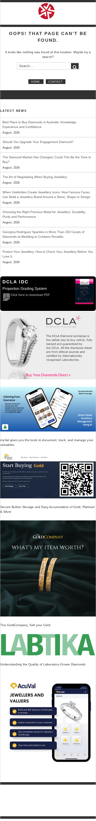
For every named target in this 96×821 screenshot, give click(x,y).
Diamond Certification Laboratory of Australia (52, 787)
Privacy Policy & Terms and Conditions (27, 809)
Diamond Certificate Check (20, 799)
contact (55, 81)
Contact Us (10, 814)
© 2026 (20, 787)
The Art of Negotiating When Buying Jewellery (34, 177)
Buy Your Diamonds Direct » (48, 375)
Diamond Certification (17, 795)
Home (36, 81)
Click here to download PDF (30, 295)
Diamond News (13, 804)
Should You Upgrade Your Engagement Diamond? (37, 142)
